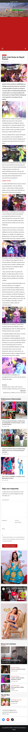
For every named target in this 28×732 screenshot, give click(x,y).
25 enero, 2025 (15, 690)
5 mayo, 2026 (5, 480)
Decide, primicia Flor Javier (18, 669)
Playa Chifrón (14, 701)
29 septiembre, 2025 (7, 662)
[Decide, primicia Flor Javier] (5, 669)
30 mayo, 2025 (15, 681)
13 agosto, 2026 (6, 426)
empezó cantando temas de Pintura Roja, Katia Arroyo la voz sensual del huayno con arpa (13, 450)
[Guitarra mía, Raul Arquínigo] (14, 655)
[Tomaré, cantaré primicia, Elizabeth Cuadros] (5, 679)
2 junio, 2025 (6, 61)
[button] (2, 48)
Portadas (4, 55)
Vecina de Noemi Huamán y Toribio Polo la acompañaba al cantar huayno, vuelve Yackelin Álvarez (13, 422)
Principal (9, 417)
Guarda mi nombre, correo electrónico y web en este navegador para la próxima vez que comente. (13, 539)
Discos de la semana (7, 658)
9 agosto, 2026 (6, 454)
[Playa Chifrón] (5, 701)
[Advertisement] (14, 32)
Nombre (4, 520)
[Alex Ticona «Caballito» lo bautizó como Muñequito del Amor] (14, 466)
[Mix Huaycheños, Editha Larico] (5, 688)
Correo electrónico (18, 521)
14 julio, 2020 (14, 703)
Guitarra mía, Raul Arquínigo (11, 660)
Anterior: (13, 386)
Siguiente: (14, 391)
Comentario (6, 499)
